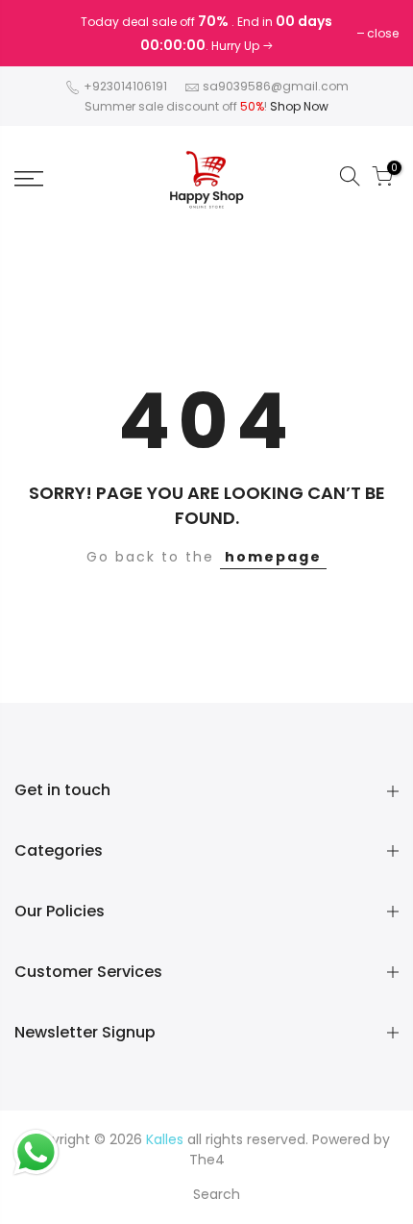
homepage (273, 556)
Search (216, 1194)
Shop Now (299, 106)
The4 (207, 1159)
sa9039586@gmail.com (276, 86)
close (40, 33)
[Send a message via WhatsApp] (36, 1152)
